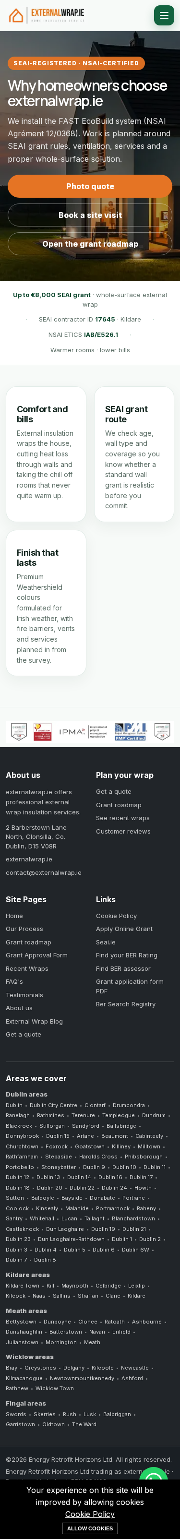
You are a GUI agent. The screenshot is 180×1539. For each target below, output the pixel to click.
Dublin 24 (114, 1187)
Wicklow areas (30, 1356)
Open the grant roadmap (90, 244)
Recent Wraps (27, 968)
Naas (39, 1295)
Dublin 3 (16, 1249)
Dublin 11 (155, 1167)
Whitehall (42, 1218)
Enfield (121, 1331)
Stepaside (58, 1156)
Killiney (121, 1146)
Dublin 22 (82, 1187)
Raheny (146, 1208)
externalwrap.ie (29, 859)
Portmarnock (113, 1208)
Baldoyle (42, 1197)
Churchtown (22, 1146)
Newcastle (135, 1367)
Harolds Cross (98, 1156)
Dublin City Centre (53, 1105)
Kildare (136, 1295)
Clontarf (95, 1105)
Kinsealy (47, 1208)
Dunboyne (57, 1321)
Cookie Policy (116, 915)
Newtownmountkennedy (82, 1378)
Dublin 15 (58, 1136)
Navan (97, 1331)
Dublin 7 (16, 1259)
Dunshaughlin (24, 1331)
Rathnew (17, 1388)
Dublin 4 (46, 1249)
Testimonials (24, 995)
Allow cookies (90, 1528)
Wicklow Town (55, 1388)
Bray (11, 1367)
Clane (113, 1295)
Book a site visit (90, 215)
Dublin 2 (150, 1239)
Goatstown (90, 1146)
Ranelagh (18, 1115)
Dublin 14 (79, 1177)
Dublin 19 (103, 1229)
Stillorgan (52, 1125)
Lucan (69, 1218)
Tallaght (94, 1218)
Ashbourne (147, 1321)
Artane (85, 1136)
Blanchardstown (133, 1218)
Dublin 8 (45, 1259)
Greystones (40, 1367)
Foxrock (57, 1146)
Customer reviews (123, 831)
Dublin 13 (48, 1177)
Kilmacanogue (24, 1378)
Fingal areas (26, 1403)
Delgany (73, 1367)
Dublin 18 (18, 1187)
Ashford (132, 1378)
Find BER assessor (123, 968)
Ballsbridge (121, 1125)
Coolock (17, 1208)
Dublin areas (27, 1094)
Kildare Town (22, 1285)
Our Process (24, 928)
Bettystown (21, 1321)
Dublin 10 (124, 1167)
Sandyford (85, 1125)
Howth (143, 1187)
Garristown (20, 1424)
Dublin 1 (122, 1239)
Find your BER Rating (126, 955)
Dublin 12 (17, 1177)
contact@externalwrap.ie (44, 872)
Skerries (45, 1414)
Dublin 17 (141, 1177)
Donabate (102, 1197)
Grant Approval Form (37, 955)
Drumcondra (129, 1105)
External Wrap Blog (34, 1021)
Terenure (83, 1115)
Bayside (72, 1197)
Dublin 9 (94, 1167)
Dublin (14, 1105)
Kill (50, 1285)
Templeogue (118, 1115)
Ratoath (115, 1321)
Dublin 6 (104, 1249)
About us (19, 1008)
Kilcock (15, 1295)
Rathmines (50, 1115)
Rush (69, 1414)
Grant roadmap (119, 805)
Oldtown (53, 1424)
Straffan (88, 1295)
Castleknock (22, 1229)
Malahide (77, 1208)
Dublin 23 (18, 1239)
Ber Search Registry (126, 1004)
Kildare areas (28, 1274)
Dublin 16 (110, 1177)
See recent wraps (123, 818)
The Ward (84, 1424)
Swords (16, 1414)
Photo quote (90, 186)
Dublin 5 (74, 1249)
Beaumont (114, 1136)
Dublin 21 (134, 1229)
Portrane (133, 1197)
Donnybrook (22, 1136)
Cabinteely (149, 1136)
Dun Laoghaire (65, 1229)
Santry (14, 1218)
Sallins (62, 1295)
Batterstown (65, 1331)
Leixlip (136, 1285)
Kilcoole (103, 1367)
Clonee (87, 1321)
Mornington (61, 1342)
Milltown (149, 1146)
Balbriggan (117, 1414)
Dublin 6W (135, 1249)
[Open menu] (164, 15)
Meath (92, 1342)
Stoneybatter (58, 1167)
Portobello (20, 1167)
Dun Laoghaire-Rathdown (71, 1239)
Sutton (15, 1197)
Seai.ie (106, 942)
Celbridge (108, 1285)
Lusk (90, 1414)
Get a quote (114, 791)
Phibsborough (144, 1156)
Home (14, 915)
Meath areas (26, 1310)
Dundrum (154, 1115)
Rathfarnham (22, 1156)
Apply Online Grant (124, 928)
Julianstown (22, 1342)
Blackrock (19, 1125)
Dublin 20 (49, 1187)
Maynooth (74, 1285)
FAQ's (14, 981)
